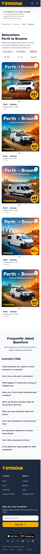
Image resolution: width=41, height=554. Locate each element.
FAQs (24, 490)
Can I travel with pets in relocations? (17, 376)
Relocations (6, 24)
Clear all (33, 52)
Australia (16, 24)
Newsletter (6, 490)
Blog (4, 481)
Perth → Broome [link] (28, 24)
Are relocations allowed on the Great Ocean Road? (17, 431)
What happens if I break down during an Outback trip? (19, 384)
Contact (25, 481)
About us (25, 485)
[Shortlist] (32, 3)
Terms (13, 549)
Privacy (5, 549)
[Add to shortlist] (36, 65)
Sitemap (29, 549)
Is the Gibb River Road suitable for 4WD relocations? (19, 448)
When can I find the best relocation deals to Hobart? (19, 393)
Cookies (20, 549)
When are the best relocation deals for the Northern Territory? (18, 403)
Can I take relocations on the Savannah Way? (19, 422)
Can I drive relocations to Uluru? (16, 440)
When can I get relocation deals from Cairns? (18, 412)
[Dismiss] (37, 11)
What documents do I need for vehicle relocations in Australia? (18, 368)
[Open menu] (37, 3)
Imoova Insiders (9, 494)
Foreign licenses (28, 494)
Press (4, 485)
